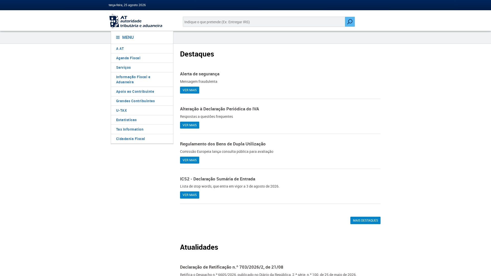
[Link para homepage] (140, 21)
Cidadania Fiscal (130, 138)
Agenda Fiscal (128, 57)
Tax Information (130, 129)
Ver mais (190, 90)
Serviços (123, 67)
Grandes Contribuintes (135, 100)
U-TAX (121, 110)
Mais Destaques (365, 220)
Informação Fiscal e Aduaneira (133, 79)
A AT (120, 48)
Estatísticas (126, 119)
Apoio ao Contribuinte (135, 91)
